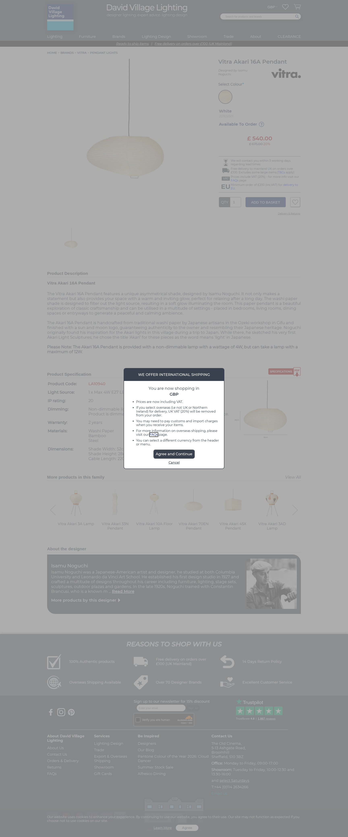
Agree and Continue (174, 454)
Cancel (174, 463)
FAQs (154, 435)
